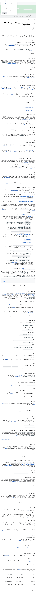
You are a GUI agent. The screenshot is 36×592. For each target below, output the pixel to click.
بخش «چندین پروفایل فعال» (14, 190)
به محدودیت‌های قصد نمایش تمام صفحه (29, 441)
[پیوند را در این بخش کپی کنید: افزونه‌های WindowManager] (24, 373)
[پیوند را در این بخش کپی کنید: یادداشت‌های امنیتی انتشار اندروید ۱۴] (22, 487)
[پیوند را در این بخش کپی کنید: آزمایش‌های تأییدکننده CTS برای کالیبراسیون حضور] (17, 158)
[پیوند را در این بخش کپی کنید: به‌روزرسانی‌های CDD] (27, 148)
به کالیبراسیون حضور (27, 162)
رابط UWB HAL (27, 350)
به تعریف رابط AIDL (12, 45)
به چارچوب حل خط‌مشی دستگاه (11, 385)
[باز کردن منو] (34, 1)
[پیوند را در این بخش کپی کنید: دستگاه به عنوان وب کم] (26, 114)
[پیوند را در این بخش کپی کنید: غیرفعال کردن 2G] (28, 493)
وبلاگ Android (21, 578)
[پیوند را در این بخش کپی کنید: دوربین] (31, 100)
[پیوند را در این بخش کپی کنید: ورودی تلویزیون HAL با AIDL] (24, 545)
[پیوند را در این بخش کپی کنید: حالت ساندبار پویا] (28, 69)
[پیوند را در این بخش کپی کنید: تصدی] (31, 380)
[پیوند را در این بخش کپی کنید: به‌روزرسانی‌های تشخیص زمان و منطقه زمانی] (19, 301)
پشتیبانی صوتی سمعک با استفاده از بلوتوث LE (18, 184)
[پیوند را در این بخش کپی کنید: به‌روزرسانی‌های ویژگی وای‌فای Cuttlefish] (20, 365)
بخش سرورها (13, 307)
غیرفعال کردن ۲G (11, 497)
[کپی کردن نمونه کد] (34, 278)
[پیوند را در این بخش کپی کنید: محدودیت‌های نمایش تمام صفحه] (23, 438)
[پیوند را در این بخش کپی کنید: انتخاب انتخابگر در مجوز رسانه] (24, 537)
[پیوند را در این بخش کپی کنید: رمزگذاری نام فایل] (28, 507)
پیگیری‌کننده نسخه (9, 584)
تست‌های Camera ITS (23, 144)
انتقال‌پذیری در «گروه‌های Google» (19, 584)
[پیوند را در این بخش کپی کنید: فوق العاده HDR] (29, 127)
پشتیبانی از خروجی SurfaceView (28, 111)
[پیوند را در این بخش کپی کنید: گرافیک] (31, 388)
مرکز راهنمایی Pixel (9, 577)
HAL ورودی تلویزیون (25, 547)
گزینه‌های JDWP (8, 474)
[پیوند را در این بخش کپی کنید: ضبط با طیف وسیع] (28, 132)
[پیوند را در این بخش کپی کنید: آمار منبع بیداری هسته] (27, 58)
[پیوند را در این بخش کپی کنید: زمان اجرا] (30, 470)
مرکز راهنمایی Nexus (9, 578)
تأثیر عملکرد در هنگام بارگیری (20, 375)
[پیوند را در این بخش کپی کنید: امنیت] (32, 485)
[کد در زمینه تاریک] (33, 278)
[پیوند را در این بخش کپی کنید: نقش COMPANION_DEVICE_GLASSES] (19, 424)
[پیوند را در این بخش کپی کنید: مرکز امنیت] (30, 527)
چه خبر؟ (29, 19)
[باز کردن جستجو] (14, 1)
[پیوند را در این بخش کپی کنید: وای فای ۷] (31, 353)
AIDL (18, 76)
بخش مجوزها (19, 540)
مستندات (34, 3)
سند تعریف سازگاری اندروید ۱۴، (31, 150)
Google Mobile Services (8, 581)
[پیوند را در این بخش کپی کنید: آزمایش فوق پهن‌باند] (28, 315)
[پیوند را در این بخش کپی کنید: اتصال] (31, 172)
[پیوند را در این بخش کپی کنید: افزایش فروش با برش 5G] (26, 174)
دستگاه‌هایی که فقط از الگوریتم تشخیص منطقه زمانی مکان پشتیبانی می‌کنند (22, 309)
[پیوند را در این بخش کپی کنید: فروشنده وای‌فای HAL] (27, 357)
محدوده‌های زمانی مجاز (9, 304)
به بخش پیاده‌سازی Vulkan (13, 393)
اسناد (31, 19)
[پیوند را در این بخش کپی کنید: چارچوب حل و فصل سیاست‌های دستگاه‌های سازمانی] (17, 382)
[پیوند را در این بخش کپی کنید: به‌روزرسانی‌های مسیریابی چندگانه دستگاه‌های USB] (17, 80)
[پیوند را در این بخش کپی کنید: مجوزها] (31, 416)
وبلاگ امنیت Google (20, 580)
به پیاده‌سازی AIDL (5, 76)
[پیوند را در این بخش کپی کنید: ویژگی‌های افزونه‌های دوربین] (25, 102)
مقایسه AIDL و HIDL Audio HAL (30, 77)
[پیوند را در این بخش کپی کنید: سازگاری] (31, 140)
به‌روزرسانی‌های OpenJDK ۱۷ (16, 481)
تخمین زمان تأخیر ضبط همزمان (29, 107)
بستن (9, 13)
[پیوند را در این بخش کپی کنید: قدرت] (32, 453)
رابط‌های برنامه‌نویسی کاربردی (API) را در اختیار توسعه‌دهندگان (24, 87)
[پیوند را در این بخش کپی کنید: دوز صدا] (31, 91)
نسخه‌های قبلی (25, 150)
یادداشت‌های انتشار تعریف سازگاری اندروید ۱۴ (12, 151)
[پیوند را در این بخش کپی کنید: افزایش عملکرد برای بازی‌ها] (25, 410)
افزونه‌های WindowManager (18, 376)
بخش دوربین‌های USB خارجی (25, 124)
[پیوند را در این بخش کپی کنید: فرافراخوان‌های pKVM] (27, 558)
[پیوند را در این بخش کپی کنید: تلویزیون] (30, 543)
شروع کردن (4, 13)
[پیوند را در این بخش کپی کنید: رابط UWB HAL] (28, 320)
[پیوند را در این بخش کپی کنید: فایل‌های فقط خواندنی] (27, 520)
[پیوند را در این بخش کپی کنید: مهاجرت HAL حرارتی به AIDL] (24, 455)
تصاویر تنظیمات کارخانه (32, 581)
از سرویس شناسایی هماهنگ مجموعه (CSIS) (12, 183)
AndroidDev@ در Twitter (20, 577)
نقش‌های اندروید (22, 427)
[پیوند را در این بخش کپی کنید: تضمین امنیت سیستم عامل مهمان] (23, 553)
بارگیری (34, 578)
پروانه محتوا (19, 569)
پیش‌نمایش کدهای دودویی (32, 580)
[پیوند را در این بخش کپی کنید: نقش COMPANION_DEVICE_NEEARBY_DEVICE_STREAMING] (10, 430)
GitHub (34, 584)
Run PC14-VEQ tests (31, 168)
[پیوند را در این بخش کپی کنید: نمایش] (31, 371)
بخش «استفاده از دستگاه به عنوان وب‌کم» (27, 119)
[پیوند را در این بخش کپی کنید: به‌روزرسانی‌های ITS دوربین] (25, 142)
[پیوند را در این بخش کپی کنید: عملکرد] (31, 408)
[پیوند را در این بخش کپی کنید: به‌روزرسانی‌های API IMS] (26, 212)
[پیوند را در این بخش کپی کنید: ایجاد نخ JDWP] (28, 472)
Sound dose (11, 94)
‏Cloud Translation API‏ (22, 16)
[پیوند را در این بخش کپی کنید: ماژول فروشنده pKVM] (26, 564)
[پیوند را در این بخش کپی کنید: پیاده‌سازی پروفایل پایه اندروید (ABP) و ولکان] (19, 390)
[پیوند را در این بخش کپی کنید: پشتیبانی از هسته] (28, 53)
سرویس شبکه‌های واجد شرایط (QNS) (27, 268)
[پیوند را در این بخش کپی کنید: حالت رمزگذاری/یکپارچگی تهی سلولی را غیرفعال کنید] (17, 499)
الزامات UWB (16, 317)
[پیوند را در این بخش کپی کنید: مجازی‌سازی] (29, 551)
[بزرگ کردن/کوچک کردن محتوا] (30, 27)
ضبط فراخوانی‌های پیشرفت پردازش (28, 108)
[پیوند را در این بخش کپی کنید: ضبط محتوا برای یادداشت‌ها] (25, 418)
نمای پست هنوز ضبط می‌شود (29, 110)
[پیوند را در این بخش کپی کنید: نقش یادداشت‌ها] (29, 444)
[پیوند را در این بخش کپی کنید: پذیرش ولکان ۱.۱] (28, 401)
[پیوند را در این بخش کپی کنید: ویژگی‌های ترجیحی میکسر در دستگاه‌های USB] (19, 85)
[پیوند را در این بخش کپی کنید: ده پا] (32, 363)
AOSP (34, 19)
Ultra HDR (8, 130)
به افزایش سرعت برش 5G (7, 177)
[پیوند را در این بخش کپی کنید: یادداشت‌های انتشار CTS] (26, 154)
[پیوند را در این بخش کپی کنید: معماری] (31, 40)
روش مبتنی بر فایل (26, 510)
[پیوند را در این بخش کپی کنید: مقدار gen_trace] (28, 47)
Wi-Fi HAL (6, 359)
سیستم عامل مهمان (6, 555)
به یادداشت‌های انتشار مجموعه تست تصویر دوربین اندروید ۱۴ (10, 145)
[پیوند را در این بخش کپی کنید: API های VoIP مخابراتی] (26, 291)
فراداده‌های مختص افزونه (30, 105)
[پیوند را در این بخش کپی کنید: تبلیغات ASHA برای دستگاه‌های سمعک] (21, 180)
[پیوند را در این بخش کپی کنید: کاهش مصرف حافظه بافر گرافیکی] (23, 396)
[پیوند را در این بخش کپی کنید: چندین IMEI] (30, 512)
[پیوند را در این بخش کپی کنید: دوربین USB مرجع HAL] (26, 121)
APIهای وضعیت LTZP (30, 312)
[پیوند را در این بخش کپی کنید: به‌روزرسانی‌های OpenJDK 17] (24, 477)
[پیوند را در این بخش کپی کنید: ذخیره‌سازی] (29, 535)
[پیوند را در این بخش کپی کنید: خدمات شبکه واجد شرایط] (25, 266)
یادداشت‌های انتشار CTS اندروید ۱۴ (16, 155)
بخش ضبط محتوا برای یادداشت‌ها (14, 421)
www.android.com (9, 580)
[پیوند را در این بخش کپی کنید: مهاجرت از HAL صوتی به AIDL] (23, 74)
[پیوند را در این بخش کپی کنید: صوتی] (31, 67)
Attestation (27, 517)
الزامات (34, 577)
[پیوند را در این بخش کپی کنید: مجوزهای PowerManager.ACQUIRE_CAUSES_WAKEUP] (13, 460)
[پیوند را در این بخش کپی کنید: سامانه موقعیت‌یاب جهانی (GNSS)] (23, 192)
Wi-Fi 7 (6, 355)
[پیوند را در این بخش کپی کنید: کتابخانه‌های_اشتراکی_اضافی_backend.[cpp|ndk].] (16, 42)
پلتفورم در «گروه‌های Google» (19, 581)
